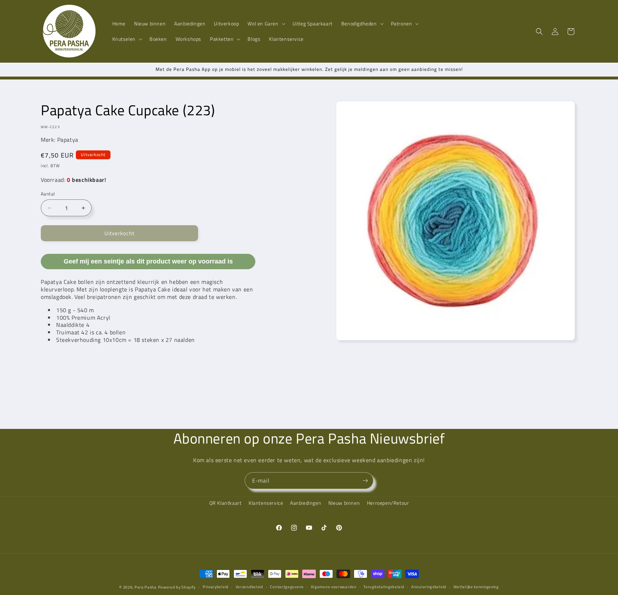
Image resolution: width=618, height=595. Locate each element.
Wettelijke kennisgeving (476, 587)
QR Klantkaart (225, 503)
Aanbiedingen (305, 503)
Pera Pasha (145, 587)
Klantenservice (266, 503)
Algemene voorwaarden (334, 587)
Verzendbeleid (249, 587)
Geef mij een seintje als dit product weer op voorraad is (148, 261)
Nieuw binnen (344, 503)
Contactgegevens (287, 587)
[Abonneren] (365, 480)
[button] (265, 23)
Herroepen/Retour (388, 503)
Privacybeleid (216, 587)
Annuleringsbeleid (428, 587)
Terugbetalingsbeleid (383, 587)
